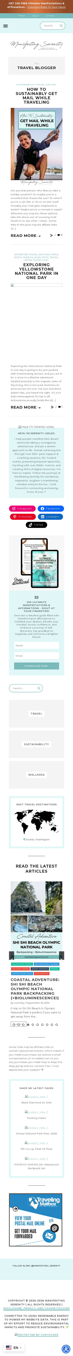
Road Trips (41, 257)
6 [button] (37, 1025)
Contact (50, 15)
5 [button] (33, 1025)
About (35, 15)
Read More (23, 235)
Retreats (55, 903)
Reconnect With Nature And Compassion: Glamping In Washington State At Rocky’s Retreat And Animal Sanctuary (36, 937)
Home (22, 15)
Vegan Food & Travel (23, 912)
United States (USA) (36, 260)
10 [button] (57, 1025)
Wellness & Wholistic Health (27, 917)
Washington (44, 912)
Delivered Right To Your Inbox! (46, 7)
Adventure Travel (25, 254)
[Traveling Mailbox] (35, 1245)
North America (23, 257)
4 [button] (28, 1025)
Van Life (51, 84)
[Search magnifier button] (61, 25)
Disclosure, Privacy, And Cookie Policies (36, 1308)
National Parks (48, 254)
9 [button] (52, 1025)
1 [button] (14, 1025)
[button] (11, 955)
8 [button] (47, 1025)
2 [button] (18, 1025)
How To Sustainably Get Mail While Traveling (36, 96)
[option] (36, 933)
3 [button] (23, 1025)
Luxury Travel (20, 903)
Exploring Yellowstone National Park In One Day (36, 271)
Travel (40, 84)
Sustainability (25, 84)
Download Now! (37, 666)
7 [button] (42, 1025)
